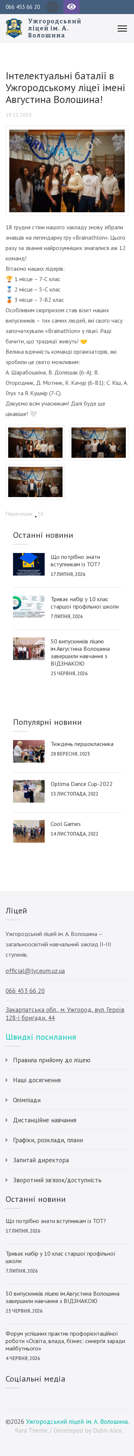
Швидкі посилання (41, 1037)
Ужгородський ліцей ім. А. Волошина (55, 28)
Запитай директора (41, 1160)
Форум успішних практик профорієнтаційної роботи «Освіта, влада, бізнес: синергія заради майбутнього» (65, 1341)
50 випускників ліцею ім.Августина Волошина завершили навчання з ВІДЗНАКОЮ (80, 652)
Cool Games (66, 823)
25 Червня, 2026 (69, 673)
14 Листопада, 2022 (74, 834)
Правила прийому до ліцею (51, 1060)
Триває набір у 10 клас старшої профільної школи (85, 602)
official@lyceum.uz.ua (35, 971)
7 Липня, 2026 (67, 616)
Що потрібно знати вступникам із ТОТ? (75, 560)
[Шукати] (125, 7)
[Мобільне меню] (122, 28)
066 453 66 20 (23, 7)
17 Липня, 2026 (68, 574)
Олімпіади (27, 1100)
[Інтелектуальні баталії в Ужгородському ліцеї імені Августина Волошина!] (67, 135)
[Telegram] (52, 7)
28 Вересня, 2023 (70, 754)
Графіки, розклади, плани (48, 1140)
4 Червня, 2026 (23, 1358)
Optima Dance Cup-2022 (82, 783)
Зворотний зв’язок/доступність (57, 1180)
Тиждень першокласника (82, 743)
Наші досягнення (37, 1080)
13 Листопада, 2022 (74, 794)
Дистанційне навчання (44, 1120)
